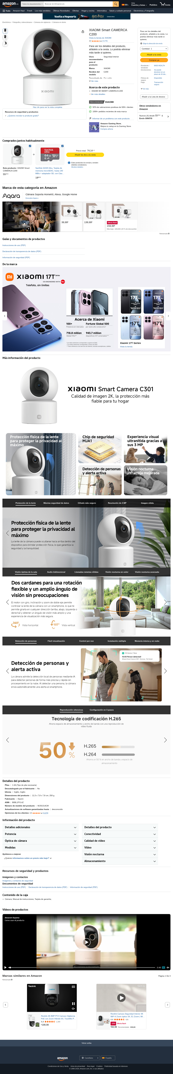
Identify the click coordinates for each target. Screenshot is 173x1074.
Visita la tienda (126, 347)
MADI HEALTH (159, 66)
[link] (50, 154)
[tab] (25, 503)
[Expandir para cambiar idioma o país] (98, 1058)
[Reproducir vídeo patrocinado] (121, 998)
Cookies (99, 1066)
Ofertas (75, 11)
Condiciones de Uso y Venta (58, 1066)
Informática (102, 11)
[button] (6, 10)
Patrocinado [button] (163, 233)
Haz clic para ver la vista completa (47, 107)
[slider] (81, 967)
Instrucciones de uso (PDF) (14, 245)
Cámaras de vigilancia (42, 22)
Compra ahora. (106, 129)
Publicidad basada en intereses (116, 1066)
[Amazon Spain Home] (62, 1059)
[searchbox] (78, 4)
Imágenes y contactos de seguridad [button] (17, 881)
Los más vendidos (42, 11)
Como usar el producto (14, 920)
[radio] (5, 31)
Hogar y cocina (87, 11)
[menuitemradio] (163, 967)
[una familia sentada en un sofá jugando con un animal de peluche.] (31, 217)
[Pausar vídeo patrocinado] (73, 1003)
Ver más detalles (98, 94)
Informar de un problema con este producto (111, 118)
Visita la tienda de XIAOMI (100, 38)
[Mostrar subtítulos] (73, 986)
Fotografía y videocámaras (22, 22)
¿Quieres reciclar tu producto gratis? (23, 116)
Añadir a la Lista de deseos (153, 97)
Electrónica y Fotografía (144, 11)
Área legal (90, 1066)
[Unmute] (168, 967)
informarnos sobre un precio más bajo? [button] (31, 858)
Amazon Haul (18, 11)
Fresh (29, 11)
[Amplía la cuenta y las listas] (146, 5)
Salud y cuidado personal (120, 11)
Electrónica (6, 22)
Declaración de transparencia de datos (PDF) (21, 251)
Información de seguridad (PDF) (16, 257)
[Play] (5, 967)
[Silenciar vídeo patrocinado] (73, 1008)
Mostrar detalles (77, 167)
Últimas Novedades (61, 11)
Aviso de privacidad (78, 1066)
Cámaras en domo (59, 22)
